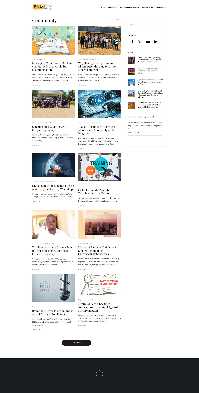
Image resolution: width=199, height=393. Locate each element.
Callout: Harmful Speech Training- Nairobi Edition (94, 191)
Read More (36, 85)
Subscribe (145, 140)
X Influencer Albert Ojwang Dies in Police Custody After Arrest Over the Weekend (52, 251)
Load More (76, 343)
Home (102, 7)
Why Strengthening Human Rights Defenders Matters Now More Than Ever (97, 66)
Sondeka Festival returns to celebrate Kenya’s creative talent (148, 71)
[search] (160, 24)
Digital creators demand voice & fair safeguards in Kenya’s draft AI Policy (150, 82)
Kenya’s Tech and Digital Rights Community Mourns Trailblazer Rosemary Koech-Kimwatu (150, 60)
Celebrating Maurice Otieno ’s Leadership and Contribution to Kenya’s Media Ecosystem (150, 105)
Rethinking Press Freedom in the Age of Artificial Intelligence (52, 312)
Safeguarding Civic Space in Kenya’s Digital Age (49, 128)
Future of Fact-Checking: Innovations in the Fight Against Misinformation (98, 307)
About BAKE (112, 7)
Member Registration (129, 7)
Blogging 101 (86, 123)
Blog (33, 59)
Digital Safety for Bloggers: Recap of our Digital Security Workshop (53, 187)
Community (40, 59)
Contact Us (160, 7)
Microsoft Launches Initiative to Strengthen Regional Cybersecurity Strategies (97, 251)
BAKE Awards (147, 7)
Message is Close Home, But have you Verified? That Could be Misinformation (52, 66)
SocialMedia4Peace (48, 123)
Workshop (95, 59)
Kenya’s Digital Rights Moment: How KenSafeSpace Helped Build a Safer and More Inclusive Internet (150, 94)
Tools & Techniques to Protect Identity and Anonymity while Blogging (96, 130)
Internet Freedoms (48, 243)
